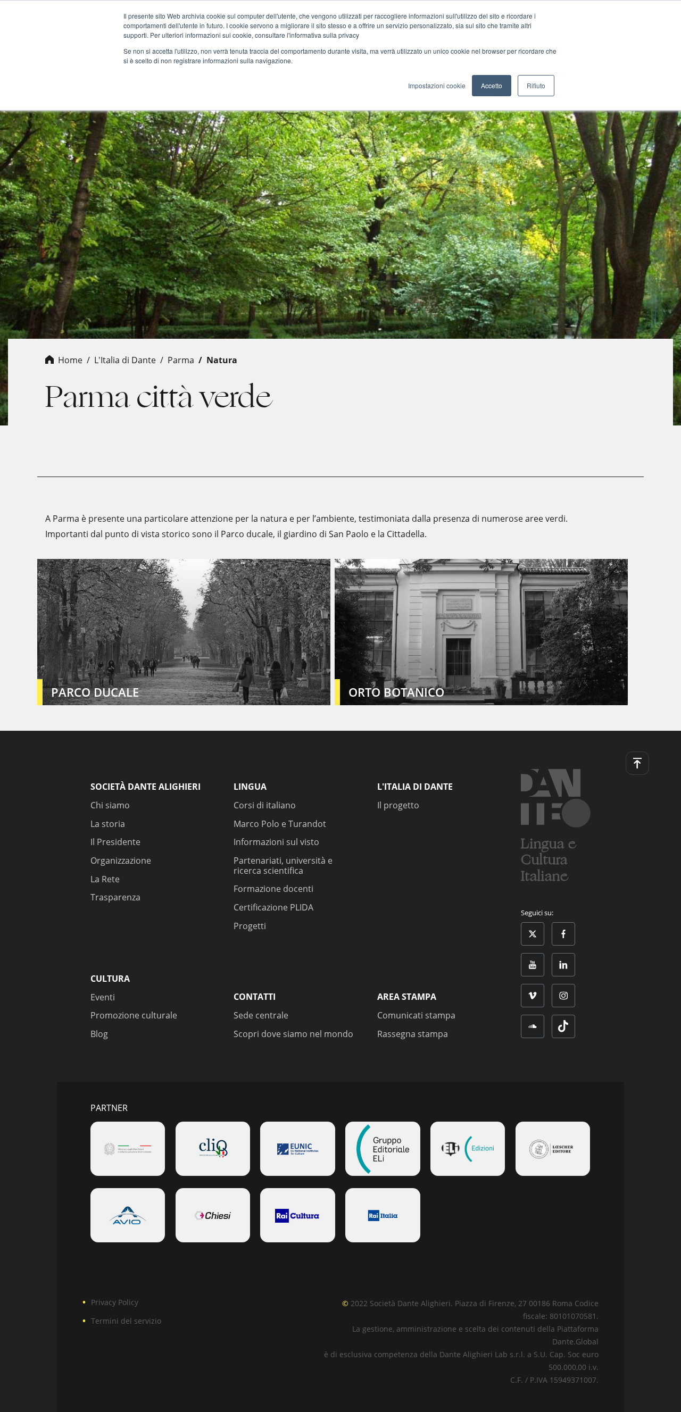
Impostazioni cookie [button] (437, 85)
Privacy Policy (114, 1302)
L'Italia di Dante (125, 360)
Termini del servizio (126, 1321)
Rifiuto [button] (536, 85)
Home (70, 360)
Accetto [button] (491, 85)
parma (181, 360)
